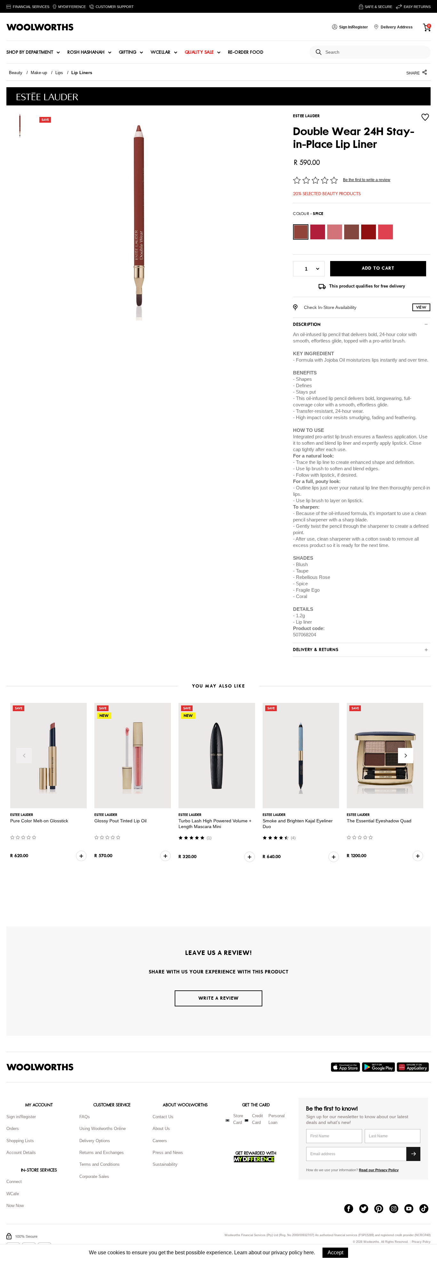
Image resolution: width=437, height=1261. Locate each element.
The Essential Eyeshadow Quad (379, 820)
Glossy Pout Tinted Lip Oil (120, 820)
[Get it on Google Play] (379, 1067)
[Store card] (227, 1120)
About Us (161, 1128)
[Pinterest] (381, 1209)
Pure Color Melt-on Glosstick (39, 820)
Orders (12, 1128)
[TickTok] (426, 1209)
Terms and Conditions (99, 1164)
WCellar (161, 52)
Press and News (168, 1152)
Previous (24, 755)
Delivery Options (94, 1140)
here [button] (309, 1252)
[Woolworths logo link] (40, 27)
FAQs (84, 1116)
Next (405, 755)
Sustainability (165, 1164)
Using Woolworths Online (102, 1128)
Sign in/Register (21, 1116)
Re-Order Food (246, 52)
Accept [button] (335, 1252)
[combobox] (375, 52)
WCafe (12, 1193)
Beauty (15, 72)
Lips (59, 72)
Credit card (257, 1119)
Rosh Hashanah (86, 52)
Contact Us (163, 1116)
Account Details (21, 1152)
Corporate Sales (94, 1176)
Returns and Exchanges (101, 1152)
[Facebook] (351, 1209)
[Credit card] (246, 1120)
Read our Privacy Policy (379, 1170)
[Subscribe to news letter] (413, 1154)
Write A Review (218, 998)
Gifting (128, 52)
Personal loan (276, 1119)
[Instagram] (396, 1209)
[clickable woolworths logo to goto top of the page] (40, 1067)
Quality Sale (199, 52)
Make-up (39, 72)
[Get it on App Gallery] (414, 1067)
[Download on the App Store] (346, 1067)
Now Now (15, 1205)
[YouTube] (411, 1209)
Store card (238, 1119)
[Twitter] (366, 1209)
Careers (160, 1140)
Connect (14, 1181)
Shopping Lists (20, 1140)
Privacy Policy (421, 1242)
